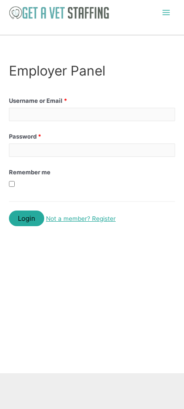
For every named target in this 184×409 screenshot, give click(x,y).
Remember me (29, 172)
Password (25, 136)
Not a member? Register (81, 218)
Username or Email (38, 100)
